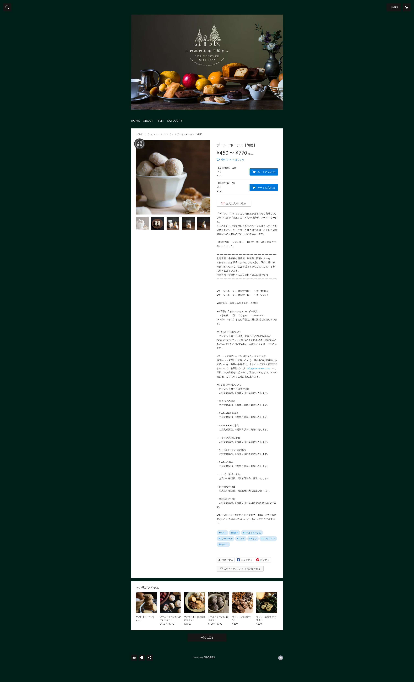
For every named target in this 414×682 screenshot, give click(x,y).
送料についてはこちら (232, 159)
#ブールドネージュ (252, 532)
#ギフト (222, 532)
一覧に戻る (207, 637)
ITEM (160, 120)
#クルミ (241, 538)
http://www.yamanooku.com (280, 657)
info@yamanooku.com (258, 368)
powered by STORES (204, 657)
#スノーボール (226, 538)
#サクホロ (223, 544)
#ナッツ (253, 538)
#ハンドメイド (268, 538)
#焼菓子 (234, 532)
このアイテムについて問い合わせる (242, 568)
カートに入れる (266, 171)
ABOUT (148, 120)
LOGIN (394, 7)
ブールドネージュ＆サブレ (160, 134)
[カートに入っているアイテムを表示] (407, 7)
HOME (135, 120)
